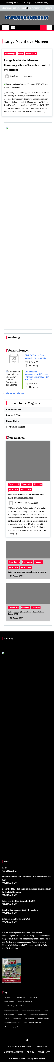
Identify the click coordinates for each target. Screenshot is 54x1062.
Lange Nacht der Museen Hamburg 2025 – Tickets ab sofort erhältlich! (27, 65)
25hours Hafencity (20, 997)
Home (4, 868)
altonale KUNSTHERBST (12, 1023)
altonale (6, 1018)
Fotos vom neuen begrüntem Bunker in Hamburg (27, 572)
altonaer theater (22, 1014)
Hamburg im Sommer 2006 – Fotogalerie (20, 910)
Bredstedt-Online (13, 409)
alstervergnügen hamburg (11, 1010)
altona (46, 1010)
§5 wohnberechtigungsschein (12, 1027)
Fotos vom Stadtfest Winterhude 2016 (18, 901)
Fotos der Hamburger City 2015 (16, 919)
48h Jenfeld (33, 997)
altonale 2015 (17, 1018)
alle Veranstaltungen (15, 393)
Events (20, 54)
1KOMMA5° (7, 997)
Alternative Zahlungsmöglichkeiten (31, 1010)
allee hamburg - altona (35, 1006)
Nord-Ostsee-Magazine (16, 427)
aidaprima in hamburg (25, 1001)
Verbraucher (31, 54)
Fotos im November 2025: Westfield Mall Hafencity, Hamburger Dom (26, 496)
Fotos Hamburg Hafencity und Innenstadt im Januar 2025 (26, 613)
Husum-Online (12, 421)
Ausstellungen (10, 54)
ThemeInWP (39, 1058)
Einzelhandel (14, 484)
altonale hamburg (43, 1018)
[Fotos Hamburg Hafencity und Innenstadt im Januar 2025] (28, 602)
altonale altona (29, 1018)
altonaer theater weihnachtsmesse (39, 1014)
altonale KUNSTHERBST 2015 (32, 1023)
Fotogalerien (26, 484)
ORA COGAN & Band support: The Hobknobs (35, 356)
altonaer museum (9, 1014)
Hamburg (38, 484)
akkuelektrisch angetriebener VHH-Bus (14, 1006)
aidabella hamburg (9, 1001)
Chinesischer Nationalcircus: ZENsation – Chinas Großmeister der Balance (37, 375)
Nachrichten (13, 489)
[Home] (5, 27)
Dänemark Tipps (13, 415)
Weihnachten (26, 489)
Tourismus (36, 607)
